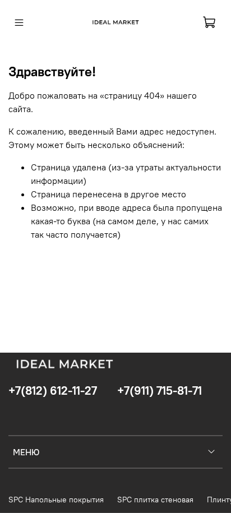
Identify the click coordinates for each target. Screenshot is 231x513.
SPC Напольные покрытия (56, 499)
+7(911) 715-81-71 (159, 390)
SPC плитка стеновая (155, 499)
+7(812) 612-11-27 (52, 390)
